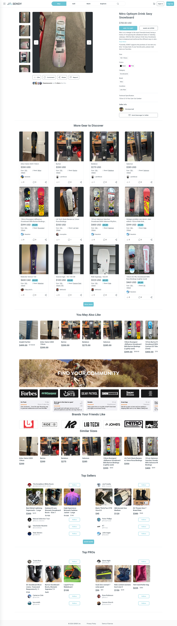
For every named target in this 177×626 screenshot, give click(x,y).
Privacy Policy (91, 624)
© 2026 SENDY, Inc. (74, 624)
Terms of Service (107, 624)
